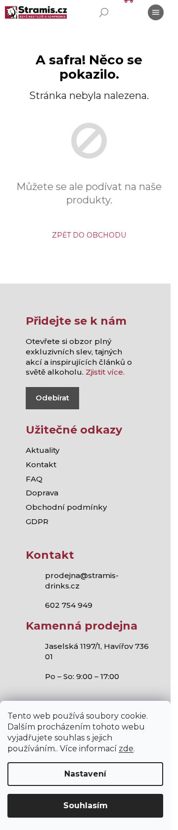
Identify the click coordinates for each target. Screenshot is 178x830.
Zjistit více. (105, 372)
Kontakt (41, 464)
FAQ (34, 479)
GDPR (37, 521)
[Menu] (156, 12)
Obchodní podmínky (66, 507)
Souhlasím (85, 805)
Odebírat (52, 397)
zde (126, 748)
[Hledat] (104, 12)
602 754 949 (68, 605)
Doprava (42, 492)
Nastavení (85, 774)
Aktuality (42, 450)
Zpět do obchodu (89, 235)
